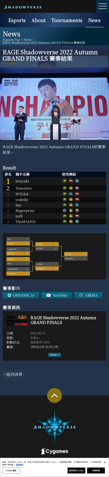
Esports (17, 20)
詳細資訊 (19, 464)
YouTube (60, 295)
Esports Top (11, 39)
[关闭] (104, 462)
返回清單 (14, 374)
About (39, 20)
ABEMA (91, 295)
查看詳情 (53, 355)
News (94, 20)
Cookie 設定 (11, 470)
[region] (54, 467)
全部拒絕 (96, 470)
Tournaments (66, 20)
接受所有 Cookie (76, 470)
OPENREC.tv (23, 295)
